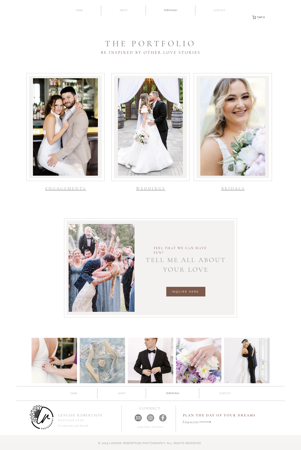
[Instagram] (150, 418)
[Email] (138, 418)
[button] (259, 17)
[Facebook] (162, 418)
